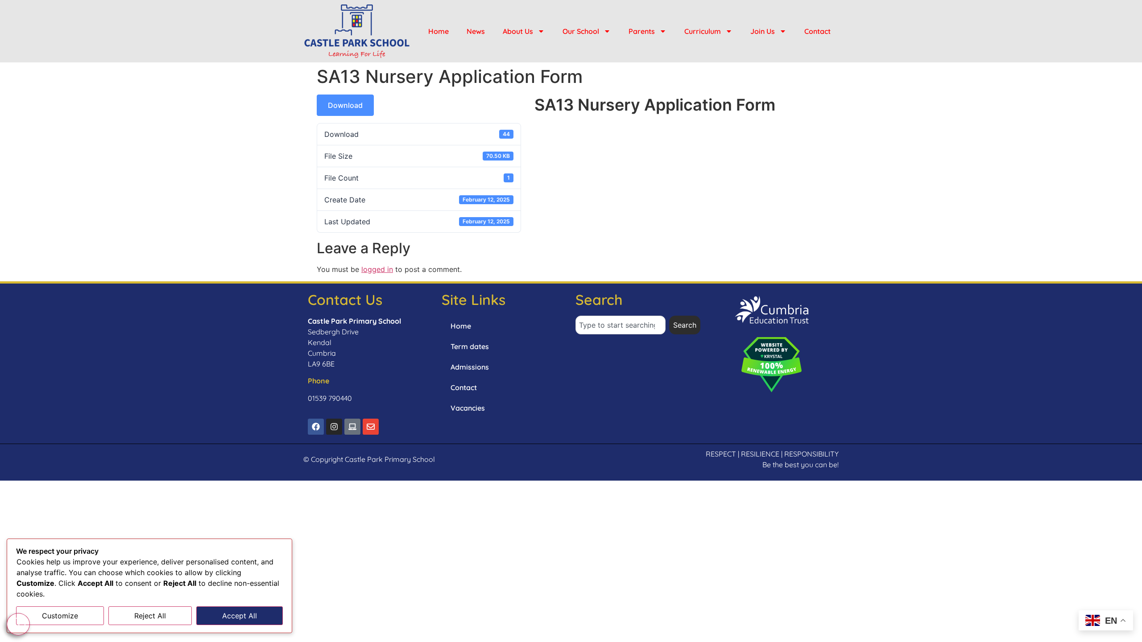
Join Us (762, 31)
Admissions (470, 366)
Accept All (239, 615)
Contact (817, 31)
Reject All (150, 615)
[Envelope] (371, 427)
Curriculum (702, 31)
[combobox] (620, 325)
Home (438, 31)
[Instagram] (334, 427)
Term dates (470, 346)
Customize (60, 615)
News (476, 31)
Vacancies (468, 407)
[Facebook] (316, 427)
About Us (518, 31)
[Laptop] (352, 427)
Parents (642, 31)
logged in (377, 269)
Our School (581, 31)
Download (345, 105)
